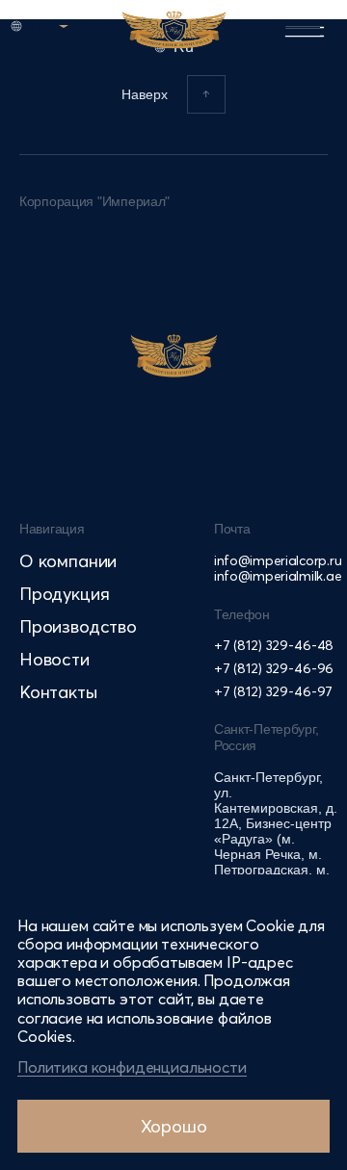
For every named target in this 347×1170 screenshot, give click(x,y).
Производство (78, 626)
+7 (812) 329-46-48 (274, 645)
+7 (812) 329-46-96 (274, 668)
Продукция (64, 594)
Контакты (58, 692)
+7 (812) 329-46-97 (273, 691)
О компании (68, 561)
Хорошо (174, 1126)
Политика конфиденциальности (132, 1067)
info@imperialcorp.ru (277, 560)
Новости (54, 659)
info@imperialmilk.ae (277, 576)
